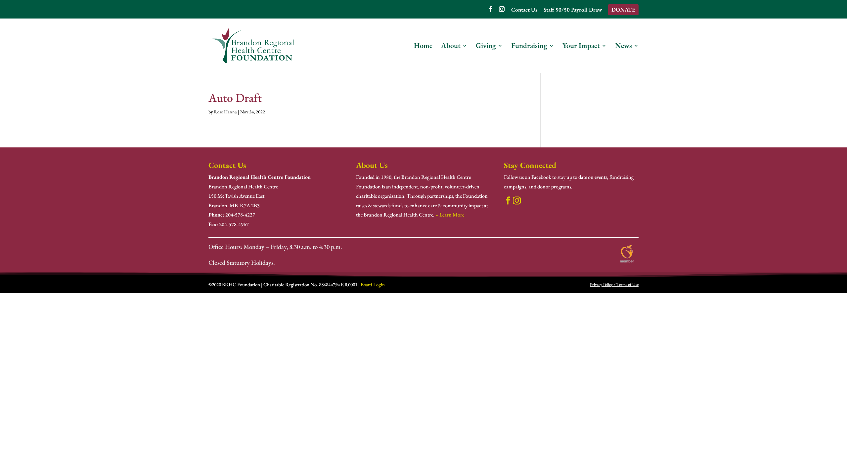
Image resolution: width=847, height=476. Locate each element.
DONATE (623, 9)
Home (423, 46)
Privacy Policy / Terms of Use (614, 284)
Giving (486, 46)
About (451, 46)
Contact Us (524, 10)
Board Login (373, 284)
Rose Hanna (225, 112)
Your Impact (581, 46)
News (623, 46)
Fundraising (529, 46)
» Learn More (449, 214)
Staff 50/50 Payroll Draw (573, 10)
